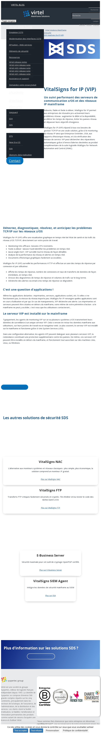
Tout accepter (20, 730)
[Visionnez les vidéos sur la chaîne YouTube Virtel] (8, 3)
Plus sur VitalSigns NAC (50, 479)
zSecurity (15, 107)
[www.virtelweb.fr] (50, 14)
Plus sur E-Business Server (50, 570)
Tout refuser (36, 730)
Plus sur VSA (50, 595)
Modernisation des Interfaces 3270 (25, 38)
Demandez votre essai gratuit (22, 85)
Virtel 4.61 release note (20, 74)
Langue (96, 21)
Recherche (95, 10)
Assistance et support (19, 78)
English (89, 25)
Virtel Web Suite (20, 27)
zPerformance (19, 130)
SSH (11, 118)
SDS (11, 124)
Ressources (14, 57)
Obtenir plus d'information (41, 656)
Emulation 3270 (16, 32)
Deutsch (82, 25)
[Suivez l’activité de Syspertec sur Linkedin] (3, 3)
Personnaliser (52, 730)
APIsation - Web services (20, 44)
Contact (15, 160)
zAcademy (16, 92)
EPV (11, 136)
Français (96, 25)
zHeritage (16, 100)
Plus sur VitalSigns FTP (50, 507)
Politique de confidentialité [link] (75, 730)
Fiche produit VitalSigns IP (15, 387)
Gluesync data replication (20, 154)
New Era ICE (14, 142)
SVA (10, 148)
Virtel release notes (18, 62)
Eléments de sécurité (18, 51)
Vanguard (13, 112)
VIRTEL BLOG (17, 4)
